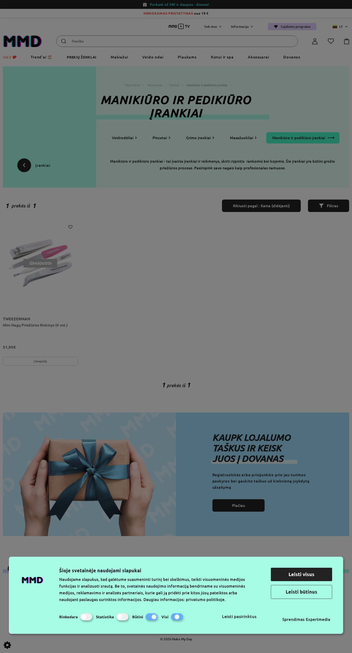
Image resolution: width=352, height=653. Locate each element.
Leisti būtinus (301, 592)
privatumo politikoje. (206, 599)
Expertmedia (318, 619)
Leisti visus (301, 574)
